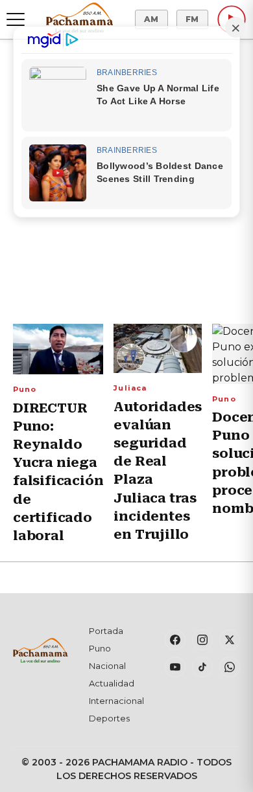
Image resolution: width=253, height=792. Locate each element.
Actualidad (111, 683)
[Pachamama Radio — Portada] (79, 17)
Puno (24, 389)
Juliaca (130, 387)
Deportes (109, 718)
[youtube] (175, 667)
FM (192, 19)
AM (151, 19)
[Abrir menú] (15, 19)
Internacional (116, 701)
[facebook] (175, 639)
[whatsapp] (229, 667)
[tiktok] (202, 667)
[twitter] (229, 639)
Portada (106, 631)
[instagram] (202, 639)
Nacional (107, 666)
